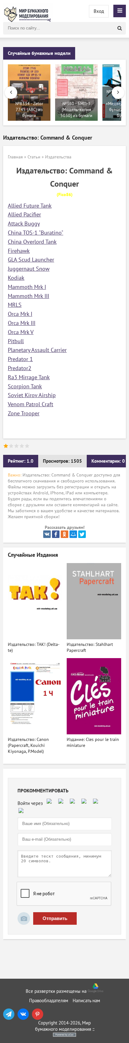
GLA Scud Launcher (31, 260)
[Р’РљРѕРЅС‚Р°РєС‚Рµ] (47, 534)
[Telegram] (8, 1014)
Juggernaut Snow (28, 269)
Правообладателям (48, 1000)
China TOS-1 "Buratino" (35, 233)
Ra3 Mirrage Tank (29, 377)
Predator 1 (20, 359)
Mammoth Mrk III (28, 296)
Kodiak (16, 278)
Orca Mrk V (21, 332)
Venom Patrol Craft (30, 404)
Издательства (58, 157)
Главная (15, 157)
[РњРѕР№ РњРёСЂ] (73, 534)
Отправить (55, 918)
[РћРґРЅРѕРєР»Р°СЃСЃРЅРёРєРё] (64, 534)
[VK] (23, 1014)
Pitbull (16, 341)
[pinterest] (37, 1014)
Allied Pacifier (24, 214)
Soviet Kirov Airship (32, 395)
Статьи (34, 157)
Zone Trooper (23, 413)
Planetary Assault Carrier (37, 350)
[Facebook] (55, 534)
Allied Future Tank (30, 206)
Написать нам (86, 1000)
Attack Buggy (24, 224)
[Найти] (119, 28)
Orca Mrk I (20, 314)
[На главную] (28, 11)
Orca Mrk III (21, 323)
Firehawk (19, 251)
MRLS (15, 305)
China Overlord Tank (32, 242)
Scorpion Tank (25, 386)
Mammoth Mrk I (27, 287)
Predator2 (19, 368)
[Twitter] (82, 534)
